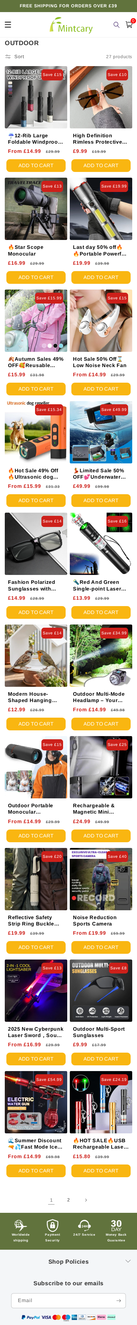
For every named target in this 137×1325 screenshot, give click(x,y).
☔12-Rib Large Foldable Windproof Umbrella (34, 139)
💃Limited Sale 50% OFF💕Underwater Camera (98, 474)
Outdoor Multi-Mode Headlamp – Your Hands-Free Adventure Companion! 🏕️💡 (99, 697)
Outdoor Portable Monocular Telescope (30, 809)
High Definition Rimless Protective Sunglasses (97, 139)
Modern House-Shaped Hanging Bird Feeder (30, 697)
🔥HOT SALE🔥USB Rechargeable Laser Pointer (99, 1144)
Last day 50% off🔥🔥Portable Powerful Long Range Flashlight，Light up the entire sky (99, 250)
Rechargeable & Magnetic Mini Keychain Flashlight (99, 809)
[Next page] (86, 1200)
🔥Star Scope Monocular (26, 250)
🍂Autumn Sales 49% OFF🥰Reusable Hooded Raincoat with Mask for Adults (36, 362)
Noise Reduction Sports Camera (95, 920)
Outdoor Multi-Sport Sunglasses (99, 1032)
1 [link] (51, 1200)
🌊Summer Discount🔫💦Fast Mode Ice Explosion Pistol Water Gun (34, 1144)
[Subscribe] (119, 1300)
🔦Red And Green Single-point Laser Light (97, 585)
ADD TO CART (36, 165)
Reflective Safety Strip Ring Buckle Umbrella (31, 921)
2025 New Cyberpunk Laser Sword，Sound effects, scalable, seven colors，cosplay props (36, 1032)
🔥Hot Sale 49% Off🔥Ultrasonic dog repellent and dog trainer (33, 474)
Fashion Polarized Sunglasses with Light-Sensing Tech (33, 585)
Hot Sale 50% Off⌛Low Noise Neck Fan (99, 362)
